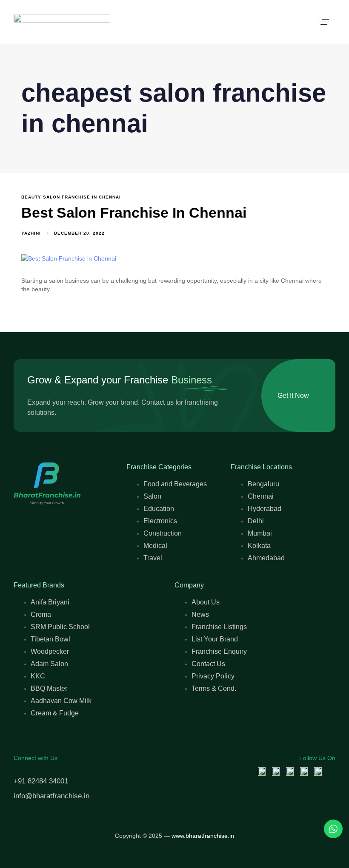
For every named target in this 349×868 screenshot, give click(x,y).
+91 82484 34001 (41, 781)
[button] (323, 22)
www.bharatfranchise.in (203, 835)
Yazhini (31, 233)
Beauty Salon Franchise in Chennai (71, 197)
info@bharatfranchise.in (51, 796)
